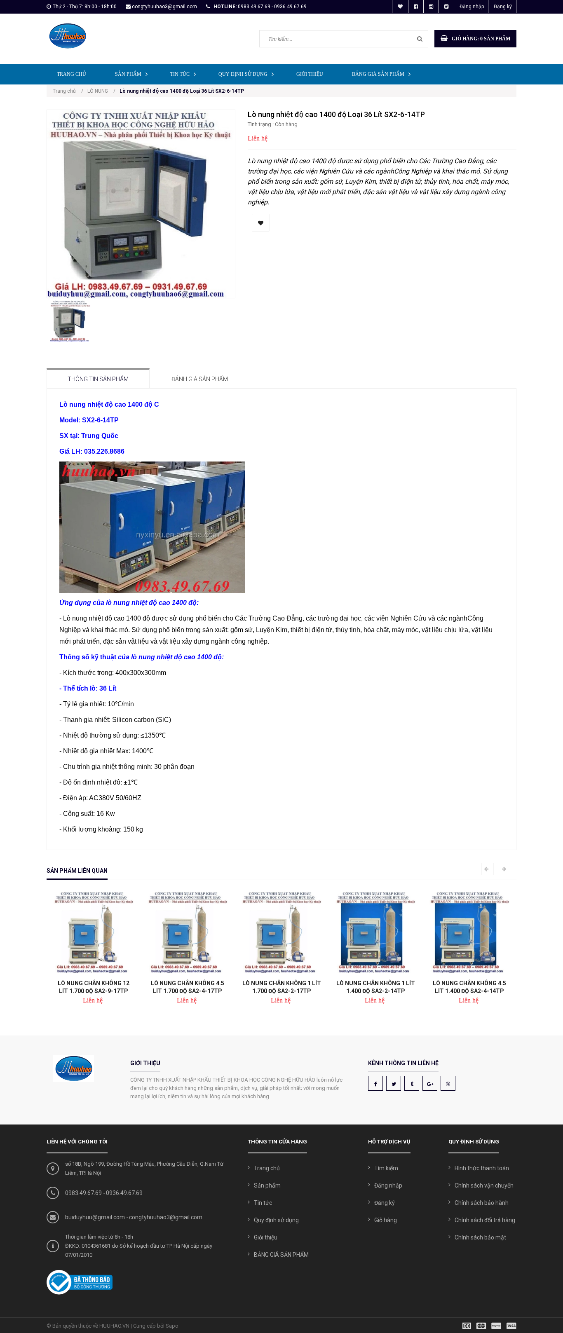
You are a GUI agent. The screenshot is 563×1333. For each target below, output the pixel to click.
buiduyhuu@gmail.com (95, 1217)
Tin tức (180, 74)
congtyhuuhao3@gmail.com (164, 6)
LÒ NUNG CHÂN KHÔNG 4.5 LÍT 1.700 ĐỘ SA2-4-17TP (187, 987)
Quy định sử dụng (242, 74)
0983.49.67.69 (83, 1193)
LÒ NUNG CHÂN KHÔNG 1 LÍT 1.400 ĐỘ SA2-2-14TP (375, 987)
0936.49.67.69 (124, 1193)
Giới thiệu (309, 74)
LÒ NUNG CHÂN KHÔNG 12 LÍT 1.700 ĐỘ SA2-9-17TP (93, 987)
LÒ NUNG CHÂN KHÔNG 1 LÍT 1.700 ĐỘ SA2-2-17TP (281, 987)
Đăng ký (503, 6)
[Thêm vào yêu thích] (261, 223)
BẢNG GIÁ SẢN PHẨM (378, 74)
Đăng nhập (472, 6)
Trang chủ (71, 74)
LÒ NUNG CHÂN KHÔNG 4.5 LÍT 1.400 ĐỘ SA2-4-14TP (469, 987)
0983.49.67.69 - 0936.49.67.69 (272, 6)
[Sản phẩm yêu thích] (400, 6)
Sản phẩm (128, 74)
